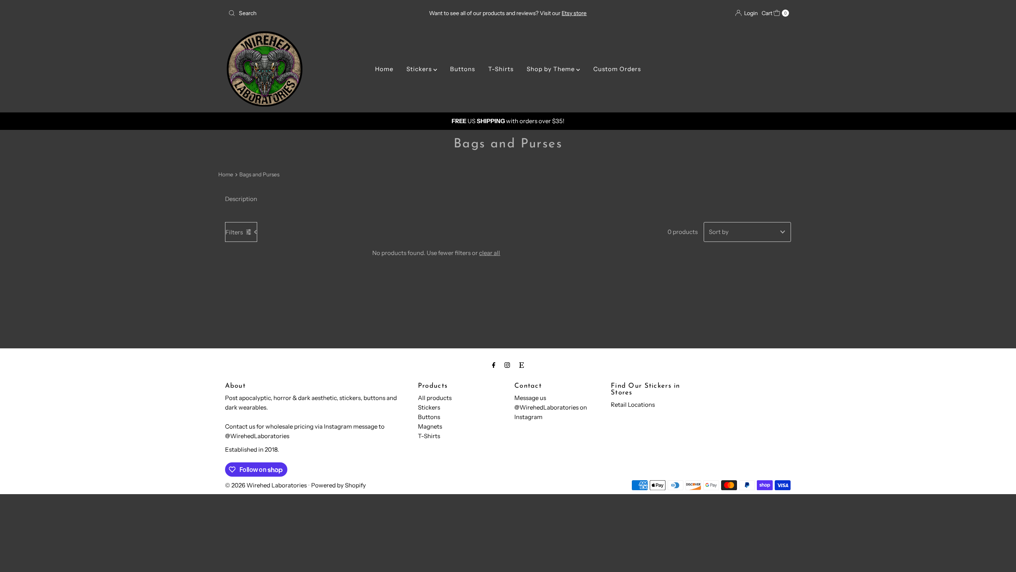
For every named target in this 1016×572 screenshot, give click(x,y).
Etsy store (574, 13)
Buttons (462, 69)
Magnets (430, 426)
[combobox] (317, 13)
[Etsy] (521, 365)
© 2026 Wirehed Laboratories (266, 485)
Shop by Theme (551, 69)
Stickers (419, 69)
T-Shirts (501, 69)
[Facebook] (493, 365)
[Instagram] (507, 365)
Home (384, 69)
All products (435, 398)
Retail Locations (633, 404)
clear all (489, 253)
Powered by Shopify (338, 485)
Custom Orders (617, 69)
